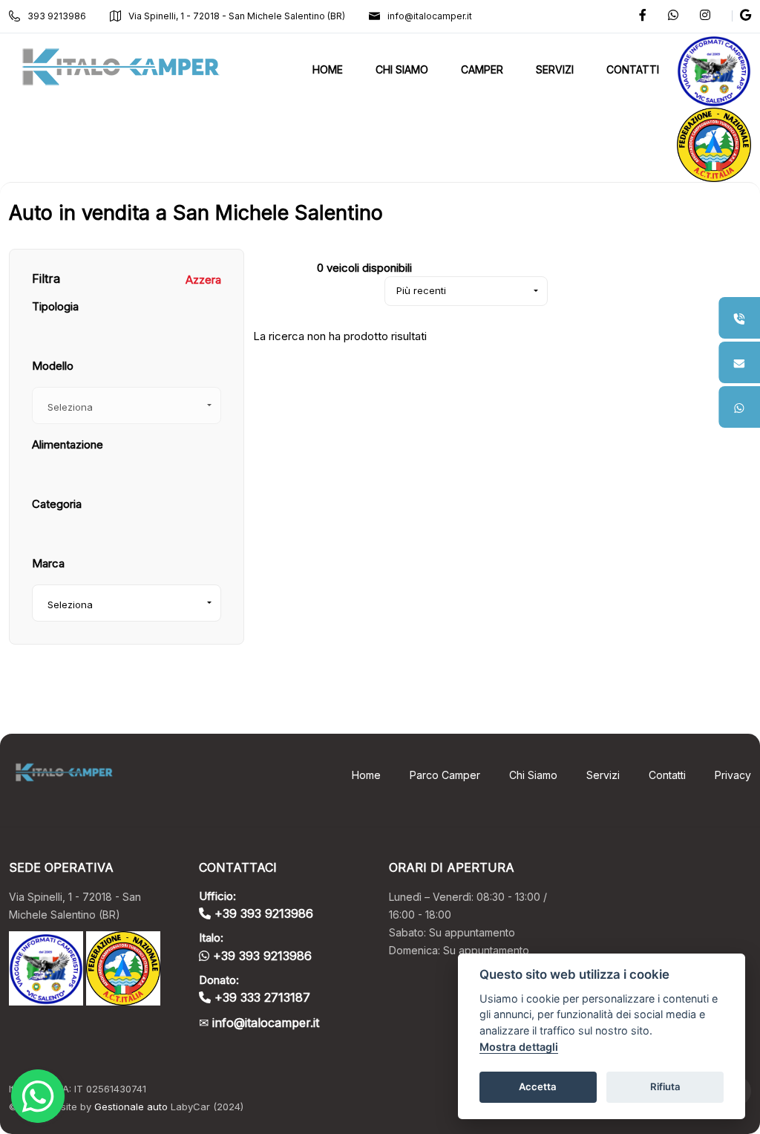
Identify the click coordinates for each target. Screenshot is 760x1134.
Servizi (603, 775)
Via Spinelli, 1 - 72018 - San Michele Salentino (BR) (236, 16)
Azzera (203, 280)
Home (366, 775)
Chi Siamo (533, 775)
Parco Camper (445, 775)
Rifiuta (665, 1086)
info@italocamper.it (429, 16)
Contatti (667, 775)
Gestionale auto (131, 1106)
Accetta (538, 1086)
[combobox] (126, 603)
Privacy (733, 775)
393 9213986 (56, 16)
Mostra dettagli (518, 1046)
